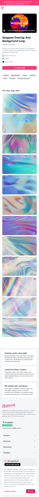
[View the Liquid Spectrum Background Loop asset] (19, 205)
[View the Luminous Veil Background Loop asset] (19, 184)
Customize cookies (10, 491)
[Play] (4, 30)
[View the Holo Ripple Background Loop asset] (19, 266)
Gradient (32, 75)
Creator (24, 75)
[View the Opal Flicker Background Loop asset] (19, 164)
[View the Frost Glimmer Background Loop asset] (19, 307)
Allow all (30, 491)
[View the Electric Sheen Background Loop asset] (19, 327)
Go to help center (12, 464)
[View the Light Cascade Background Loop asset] (19, 225)
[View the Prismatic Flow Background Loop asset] (19, 123)
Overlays (12, 78)
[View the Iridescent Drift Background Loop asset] (19, 246)
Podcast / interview (24, 78)
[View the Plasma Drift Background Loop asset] (19, 144)
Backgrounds (15, 75)
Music (5, 78)
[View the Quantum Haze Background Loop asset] (19, 103)
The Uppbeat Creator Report (15, 3)
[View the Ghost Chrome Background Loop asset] (19, 286)
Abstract (6, 75)
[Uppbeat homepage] (3, 8)
